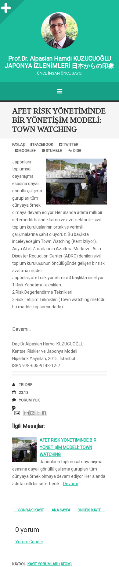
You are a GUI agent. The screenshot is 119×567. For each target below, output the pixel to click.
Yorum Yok (29, 400)
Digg (76, 151)
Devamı (70, 483)
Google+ (27, 151)
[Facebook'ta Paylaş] (44, 413)
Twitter (70, 144)
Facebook (43, 144)
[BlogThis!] (32, 413)
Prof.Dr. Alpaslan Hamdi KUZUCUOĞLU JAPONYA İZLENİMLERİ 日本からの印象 (59, 62)
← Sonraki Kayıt (29, 510)
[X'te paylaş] (38, 413)
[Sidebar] (6, 6)
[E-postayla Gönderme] (16, 412)
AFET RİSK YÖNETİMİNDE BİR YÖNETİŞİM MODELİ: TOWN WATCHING (59, 120)
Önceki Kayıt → (91, 510)
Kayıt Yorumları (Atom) (49, 564)
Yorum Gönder (29, 541)
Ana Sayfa (61, 510)
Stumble (53, 151)
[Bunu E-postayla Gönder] (26, 413)
